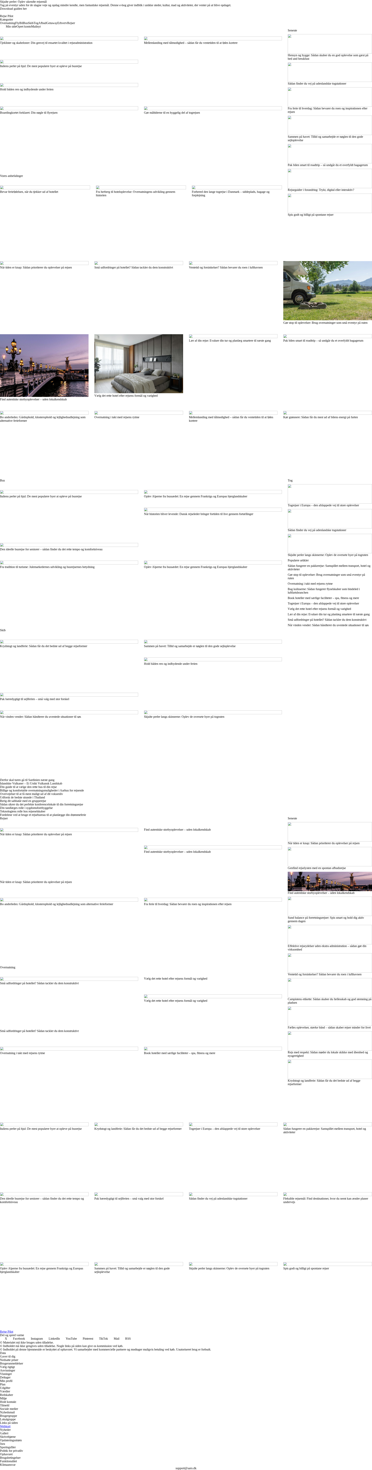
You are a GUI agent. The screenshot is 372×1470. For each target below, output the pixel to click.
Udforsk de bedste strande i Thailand (22, 797)
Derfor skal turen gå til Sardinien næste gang (27, 780)
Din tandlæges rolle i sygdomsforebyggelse (26, 807)
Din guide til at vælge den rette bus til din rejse (28, 787)
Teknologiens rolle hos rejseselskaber (22, 811)
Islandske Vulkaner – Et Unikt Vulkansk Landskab (31, 783)
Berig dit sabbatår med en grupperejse (23, 801)
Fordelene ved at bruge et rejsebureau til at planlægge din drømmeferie (43, 814)
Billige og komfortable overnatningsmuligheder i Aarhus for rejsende (42, 790)
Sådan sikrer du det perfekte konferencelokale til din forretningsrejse (41, 804)
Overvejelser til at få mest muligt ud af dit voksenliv (31, 794)
